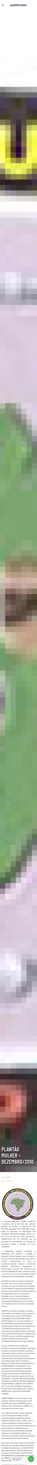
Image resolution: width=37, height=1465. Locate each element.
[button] (3, 5)
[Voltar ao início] (18, 5)
